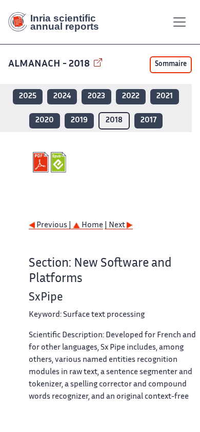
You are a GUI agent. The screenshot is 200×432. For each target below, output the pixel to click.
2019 (79, 120)
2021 (164, 96)
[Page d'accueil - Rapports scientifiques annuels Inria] (57, 22)
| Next (116, 225)
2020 (44, 120)
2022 (130, 96)
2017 (148, 120)
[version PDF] (42, 162)
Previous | (54, 225)
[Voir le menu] (179, 22)
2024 (62, 96)
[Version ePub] (60, 162)
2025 (27, 96)
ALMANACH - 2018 (50, 64)
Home (91, 225)
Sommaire (171, 64)
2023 (96, 96)
